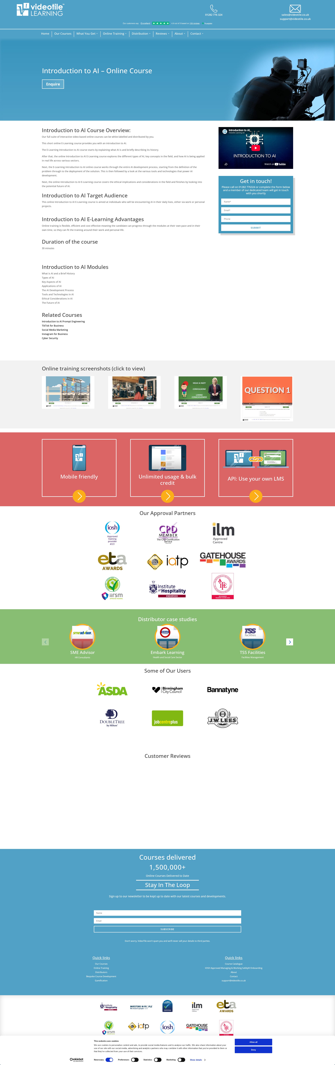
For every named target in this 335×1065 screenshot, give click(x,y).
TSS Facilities (252, 652)
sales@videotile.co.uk (295, 14)
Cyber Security (50, 338)
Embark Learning (167, 652)
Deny (253, 1050)
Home (45, 34)
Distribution (140, 34)
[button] (45, 641)
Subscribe (167, 929)
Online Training (113, 34)
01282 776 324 (213, 14)
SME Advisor (82, 652)
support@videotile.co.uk (295, 19)
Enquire (53, 84)
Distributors (101, 972)
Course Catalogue (233, 963)
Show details (196, 1060)
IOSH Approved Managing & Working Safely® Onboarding (233, 968)
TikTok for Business (53, 325)
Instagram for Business (55, 334)
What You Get (85, 34)
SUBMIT (256, 227)
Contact (195, 34)
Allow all (253, 1042)
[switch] (135, 1060)
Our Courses (62, 34)
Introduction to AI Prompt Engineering (63, 321)
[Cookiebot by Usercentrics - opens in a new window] (76, 1060)
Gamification (101, 980)
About (179, 34)
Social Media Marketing (55, 329)
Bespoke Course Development (101, 976)
